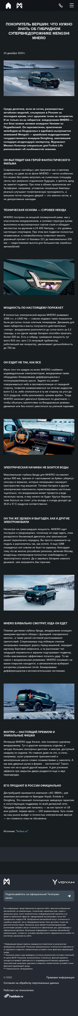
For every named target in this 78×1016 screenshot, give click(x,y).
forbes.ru (22, 831)
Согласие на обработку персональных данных (31, 982)
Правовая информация (60, 977)
